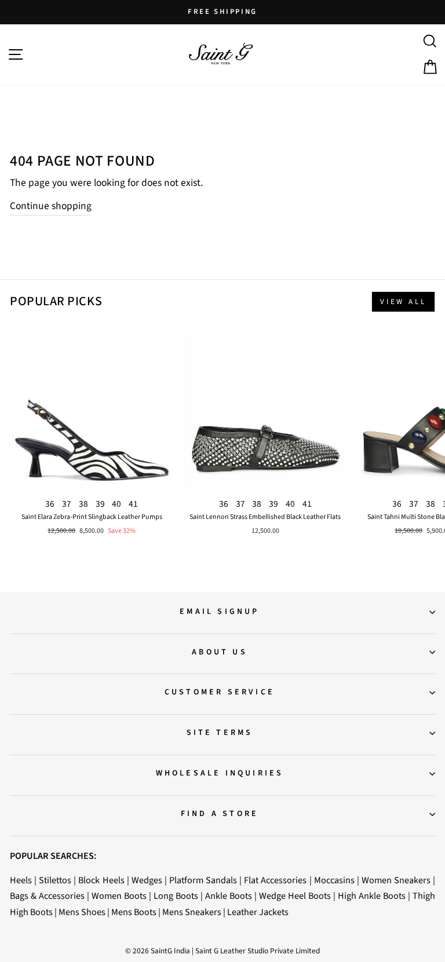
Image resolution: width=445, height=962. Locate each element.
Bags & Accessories (47, 895)
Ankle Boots (228, 895)
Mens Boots (133, 912)
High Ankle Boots (372, 895)
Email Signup (219, 611)
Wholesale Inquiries (220, 773)
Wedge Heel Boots (295, 895)
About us (219, 652)
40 (116, 504)
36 (49, 504)
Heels (21, 880)
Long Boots (176, 895)
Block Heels (101, 880)
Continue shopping (51, 206)
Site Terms (220, 732)
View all (403, 302)
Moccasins (334, 880)
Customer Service (220, 692)
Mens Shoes (82, 912)
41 (133, 504)
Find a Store (219, 814)
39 (100, 504)
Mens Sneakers (191, 912)
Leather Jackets (258, 912)
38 (83, 504)
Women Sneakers (396, 880)
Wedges (147, 880)
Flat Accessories (275, 880)
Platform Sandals (203, 880)
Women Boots (119, 895)
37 (66, 504)
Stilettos (55, 880)
